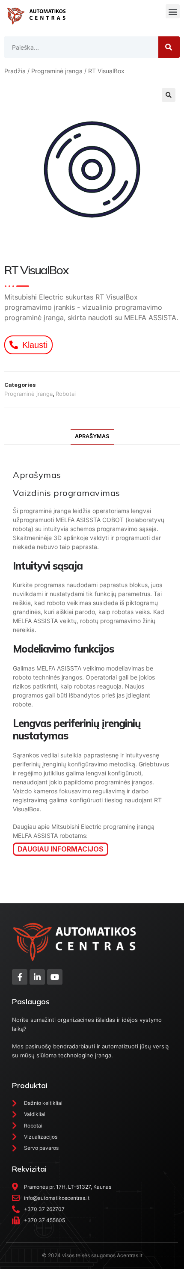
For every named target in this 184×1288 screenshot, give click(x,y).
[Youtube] (54, 977)
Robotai (66, 393)
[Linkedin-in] (37, 977)
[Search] (169, 47)
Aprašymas (92, 436)
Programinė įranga (57, 70)
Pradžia (15, 70)
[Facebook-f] (19, 977)
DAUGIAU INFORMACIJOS (61, 849)
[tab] (92, 436)
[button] (173, 11)
